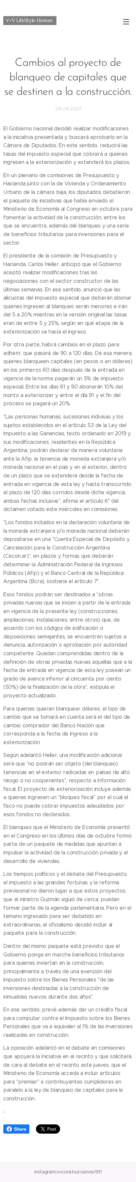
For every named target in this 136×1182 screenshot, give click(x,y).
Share (20, 1129)
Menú (126, 21)
